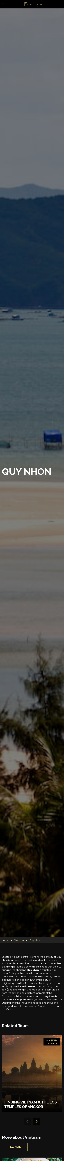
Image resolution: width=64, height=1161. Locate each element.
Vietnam (19, 940)
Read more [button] (15, 1147)
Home (5, 940)
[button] (36, 1121)
